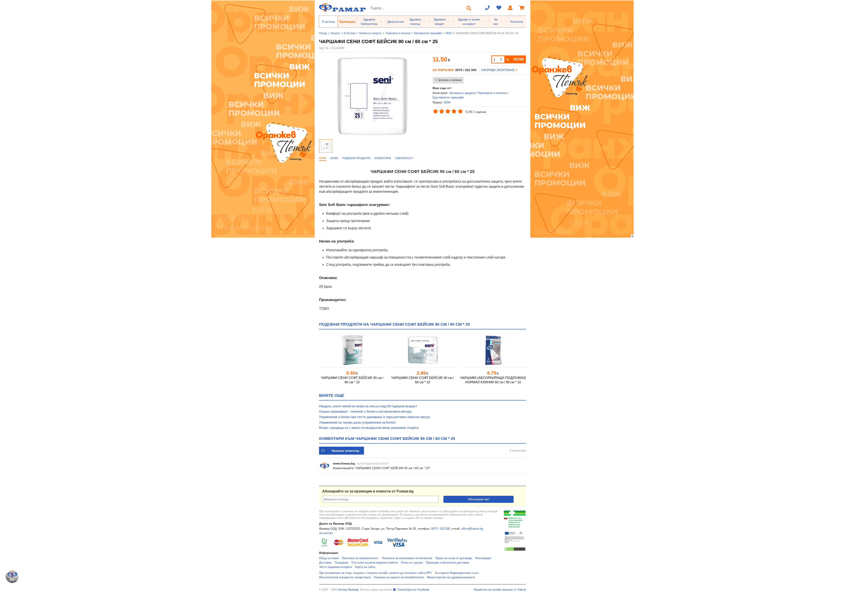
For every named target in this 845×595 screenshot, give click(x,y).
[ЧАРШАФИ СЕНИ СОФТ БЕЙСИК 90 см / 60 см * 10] (352, 349)
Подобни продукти (356, 158)
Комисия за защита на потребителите (399, 577)
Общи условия (329, 558)
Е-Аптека (349, 33)
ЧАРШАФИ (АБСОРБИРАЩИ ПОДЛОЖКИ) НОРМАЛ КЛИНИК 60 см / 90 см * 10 (493, 380)
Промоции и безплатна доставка (447, 562)
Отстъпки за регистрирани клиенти (374, 562)
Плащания (341, 562)
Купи (322, 158)
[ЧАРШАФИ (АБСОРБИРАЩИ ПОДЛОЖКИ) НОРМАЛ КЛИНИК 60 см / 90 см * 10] (493, 349)
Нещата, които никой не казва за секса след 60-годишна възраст (368, 406)
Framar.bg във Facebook (413, 589)
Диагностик (396, 21)
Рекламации (483, 558)
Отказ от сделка (412, 562)
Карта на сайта (365, 567)
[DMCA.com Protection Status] (515, 550)
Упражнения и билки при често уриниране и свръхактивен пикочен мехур (374, 417)
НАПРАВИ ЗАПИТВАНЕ (498, 70)
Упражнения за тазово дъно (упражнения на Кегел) (357, 422)
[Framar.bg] (342, 8)
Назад (323, 33)
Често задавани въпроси (335, 567)
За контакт (326, 533)
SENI (448, 33)
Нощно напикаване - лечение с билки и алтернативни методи (365, 411)
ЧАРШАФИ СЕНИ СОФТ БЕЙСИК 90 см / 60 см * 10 (352, 380)
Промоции (347, 21)
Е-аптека (328, 21)
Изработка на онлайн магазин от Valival (500, 589)
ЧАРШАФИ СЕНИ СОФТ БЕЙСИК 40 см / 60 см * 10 (422, 380)
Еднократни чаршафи (428, 33)
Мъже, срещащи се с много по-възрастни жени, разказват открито (369, 428)
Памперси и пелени (398, 33)
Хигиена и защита (370, 33)
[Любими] (499, 8)
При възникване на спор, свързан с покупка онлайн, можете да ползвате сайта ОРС (375, 573)
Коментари (383, 158)
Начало (335, 33)
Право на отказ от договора (453, 558)
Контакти (516, 21)
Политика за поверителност (360, 558)
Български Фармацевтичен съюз (457, 573)
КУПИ (519, 59)
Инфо (334, 158)
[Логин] (510, 8)
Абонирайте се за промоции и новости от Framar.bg (367, 491)
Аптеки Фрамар (348, 589)
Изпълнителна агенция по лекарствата (345, 577)
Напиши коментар (345, 450)
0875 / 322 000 (440, 528)
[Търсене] (469, 8)
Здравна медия (440, 22)
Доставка (325, 562)
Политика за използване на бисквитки (407, 558)
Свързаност (404, 158)
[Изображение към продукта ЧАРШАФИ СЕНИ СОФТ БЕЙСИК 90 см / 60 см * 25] (372, 136)
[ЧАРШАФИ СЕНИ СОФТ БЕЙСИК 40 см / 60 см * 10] (422, 349)
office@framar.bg (472, 528)
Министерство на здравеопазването (451, 577)
